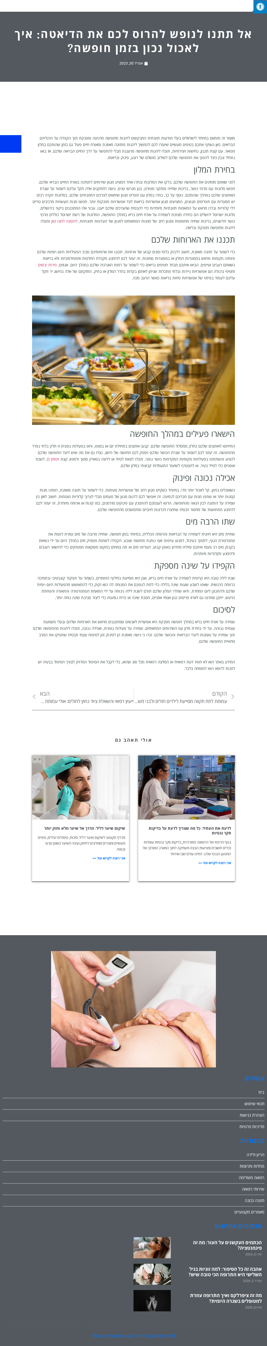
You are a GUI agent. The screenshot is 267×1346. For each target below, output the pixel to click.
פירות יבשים (47, 265)
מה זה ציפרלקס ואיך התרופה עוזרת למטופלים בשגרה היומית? (226, 1298)
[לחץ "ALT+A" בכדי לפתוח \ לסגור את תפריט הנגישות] (260, 7)
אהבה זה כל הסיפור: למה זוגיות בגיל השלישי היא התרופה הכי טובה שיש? (225, 1272)
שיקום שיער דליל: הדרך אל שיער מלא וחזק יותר (84, 828)
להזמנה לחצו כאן (64, 221)
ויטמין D (53, 459)
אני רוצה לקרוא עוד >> (214, 863)
